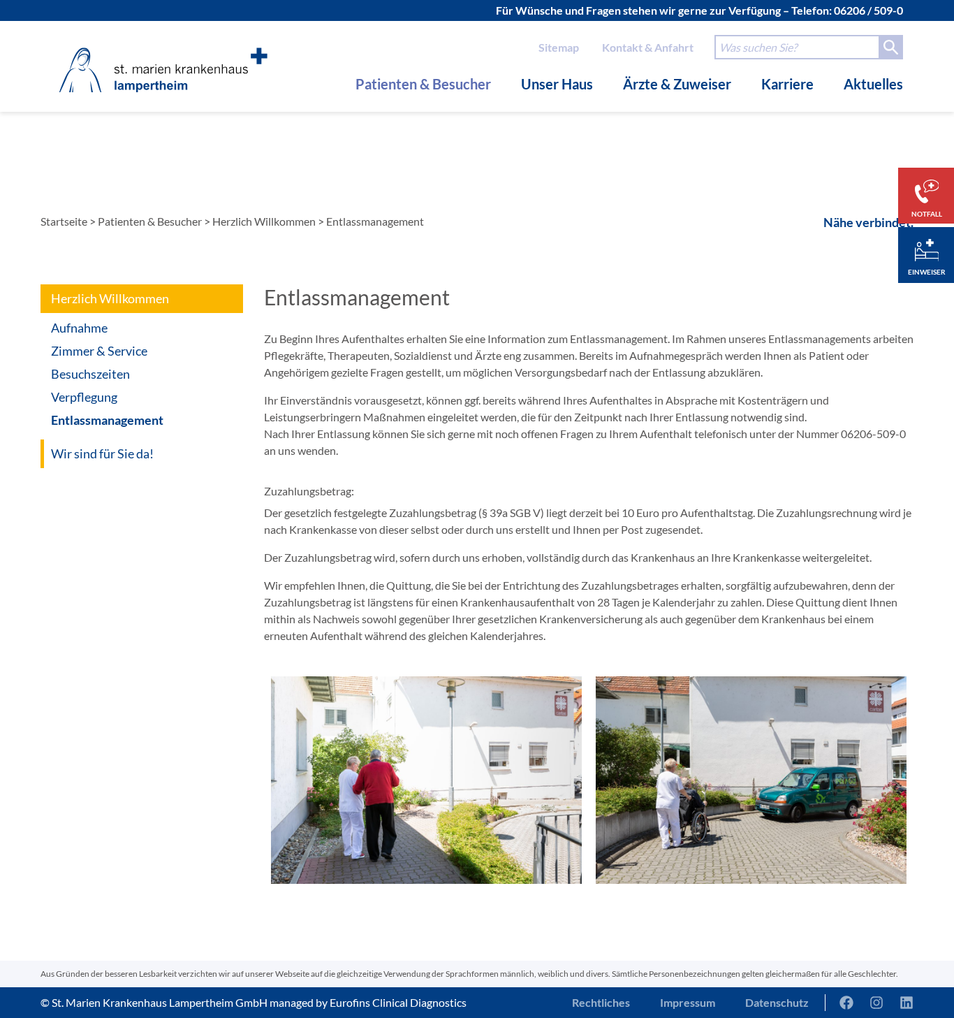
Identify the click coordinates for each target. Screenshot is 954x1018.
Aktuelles (873, 83)
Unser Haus (557, 83)
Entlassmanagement (107, 420)
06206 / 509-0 (868, 10)
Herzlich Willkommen (264, 221)
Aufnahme (79, 327)
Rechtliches (601, 1002)
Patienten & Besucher (423, 83)
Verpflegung (84, 397)
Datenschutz (777, 1002)
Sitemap (558, 47)
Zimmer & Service (99, 350)
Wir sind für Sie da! (102, 453)
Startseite (64, 221)
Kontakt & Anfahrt (648, 47)
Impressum (687, 1002)
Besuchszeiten (90, 373)
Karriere (787, 83)
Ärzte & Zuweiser (677, 83)
